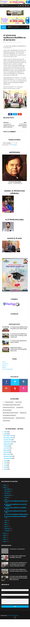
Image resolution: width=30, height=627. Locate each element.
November (7, 491)
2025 (5, 434)
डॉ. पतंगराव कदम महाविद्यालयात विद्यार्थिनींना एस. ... (15, 517)
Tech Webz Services (13, 615)
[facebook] (18, 5)
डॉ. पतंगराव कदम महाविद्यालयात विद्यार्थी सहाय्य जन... (16, 501)
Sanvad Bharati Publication (9, 415)
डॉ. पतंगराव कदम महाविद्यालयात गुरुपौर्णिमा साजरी (15, 508)
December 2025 (8, 435)
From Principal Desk (7, 369)
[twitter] (21, 5)
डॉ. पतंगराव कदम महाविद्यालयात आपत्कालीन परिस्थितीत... (15, 505)
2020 (5, 469)
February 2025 (8, 456)
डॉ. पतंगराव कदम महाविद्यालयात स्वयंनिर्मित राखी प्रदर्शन (17, 556)
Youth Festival (6, 420)
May (5, 522)
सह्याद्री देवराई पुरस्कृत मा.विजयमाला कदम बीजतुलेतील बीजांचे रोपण (18, 349)
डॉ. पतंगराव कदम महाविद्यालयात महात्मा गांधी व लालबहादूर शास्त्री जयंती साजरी (18, 335)
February (7, 528)
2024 (5, 461)
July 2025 (6, 446)
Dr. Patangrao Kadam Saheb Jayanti (11, 404)
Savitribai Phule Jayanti (8, 418)
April (5, 524)
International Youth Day (8, 407)
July (5, 499)
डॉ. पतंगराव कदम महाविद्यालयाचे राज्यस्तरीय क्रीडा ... (15, 511)
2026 (5, 432)
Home (3, 27)
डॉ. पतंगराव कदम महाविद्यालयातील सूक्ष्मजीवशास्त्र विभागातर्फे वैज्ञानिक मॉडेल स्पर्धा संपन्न (18, 578)
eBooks (4, 367)
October (7, 493)
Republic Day (23, 412)
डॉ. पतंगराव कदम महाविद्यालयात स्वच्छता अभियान (18, 341)
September (7, 495)
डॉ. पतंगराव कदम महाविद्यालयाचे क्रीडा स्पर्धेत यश (16, 514)
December (7, 489)
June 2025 (7, 448)
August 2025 (7, 444)
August (6, 497)
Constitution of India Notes (17, 549)
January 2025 (8, 458)
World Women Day (20, 418)
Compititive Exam (9, 402)
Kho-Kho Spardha (7, 410)
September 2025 (9, 442)
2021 (5, 467)
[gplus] (23, 5)
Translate (14, 145)
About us (4, 365)
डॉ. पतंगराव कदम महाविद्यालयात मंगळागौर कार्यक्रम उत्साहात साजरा (18, 570)
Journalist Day (19, 407)
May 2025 (6, 450)
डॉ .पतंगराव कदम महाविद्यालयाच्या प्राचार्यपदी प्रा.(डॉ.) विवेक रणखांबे (19, 327)
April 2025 (7, 452)
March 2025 (7, 454)
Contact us (5, 363)
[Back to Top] (15, 617)
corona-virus (18, 402)
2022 (5, 465)
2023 (5, 463)
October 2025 (8, 440)
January (7, 530)
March (6, 526)
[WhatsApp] (5, 114)
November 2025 (8, 438)
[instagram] (26, 5)
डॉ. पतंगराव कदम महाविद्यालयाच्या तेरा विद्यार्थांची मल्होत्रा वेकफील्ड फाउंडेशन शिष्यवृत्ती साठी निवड (18, 564)
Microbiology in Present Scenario (10, 412)
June (6, 520)
